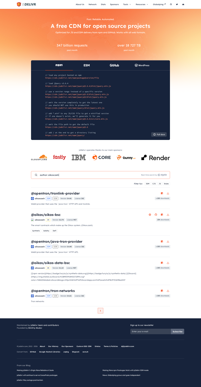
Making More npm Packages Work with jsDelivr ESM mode (125, 370)
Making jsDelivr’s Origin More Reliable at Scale (35, 370)
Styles (166, 184)
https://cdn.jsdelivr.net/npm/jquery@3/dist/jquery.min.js (76, 97)
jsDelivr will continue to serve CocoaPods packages (37, 375)
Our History (53, 346)
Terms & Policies (111, 346)
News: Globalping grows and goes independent (121, 375)
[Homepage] (149, 214)
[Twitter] (177, 4)
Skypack (75, 352)
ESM (147, 184)
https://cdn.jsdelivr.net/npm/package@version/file (72, 78)
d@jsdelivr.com (127, 346)
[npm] (161, 193)
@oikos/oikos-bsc (46, 215)
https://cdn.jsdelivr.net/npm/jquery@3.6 (66, 127)
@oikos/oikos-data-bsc (50, 263)
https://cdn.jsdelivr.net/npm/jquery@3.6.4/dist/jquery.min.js (78, 86)
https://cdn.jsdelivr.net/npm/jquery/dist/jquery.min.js (74, 108)
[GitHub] (171, 4)
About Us (80, 4)
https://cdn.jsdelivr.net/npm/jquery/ (65, 135)
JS (160, 184)
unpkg (66, 352)
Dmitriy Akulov (35, 328)
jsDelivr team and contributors (45, 325)
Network (93, 4)
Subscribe (177, 331)
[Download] (167, 193)
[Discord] (183, 4)
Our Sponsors (67, 346)
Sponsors (114, 4)
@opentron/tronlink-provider (55, 193)
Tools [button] (125, 4)
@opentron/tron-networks (53, 291)
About (42, 346)
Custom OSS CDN (84, 346)
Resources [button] (140, 4)
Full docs (161, 134)
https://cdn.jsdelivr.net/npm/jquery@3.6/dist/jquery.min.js (77, 94)
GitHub (33, 352)
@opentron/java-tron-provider (57, 241)
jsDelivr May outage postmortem (30, 380)
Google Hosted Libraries (49, 352)
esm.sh (85, 352)
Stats (103, 4)
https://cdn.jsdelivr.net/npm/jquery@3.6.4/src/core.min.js (76, 119)
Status (97, 346)
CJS (154, 184)
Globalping (158, 4)
